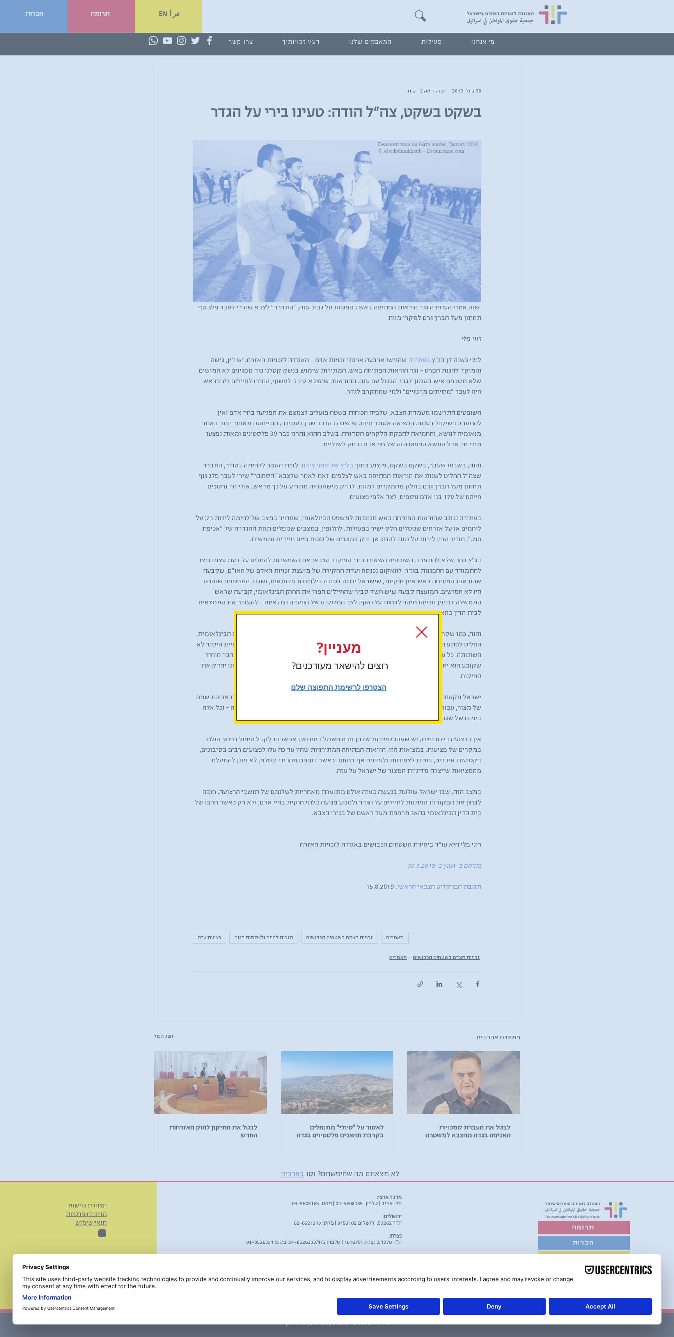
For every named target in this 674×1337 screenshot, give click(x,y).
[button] (421, 632)
